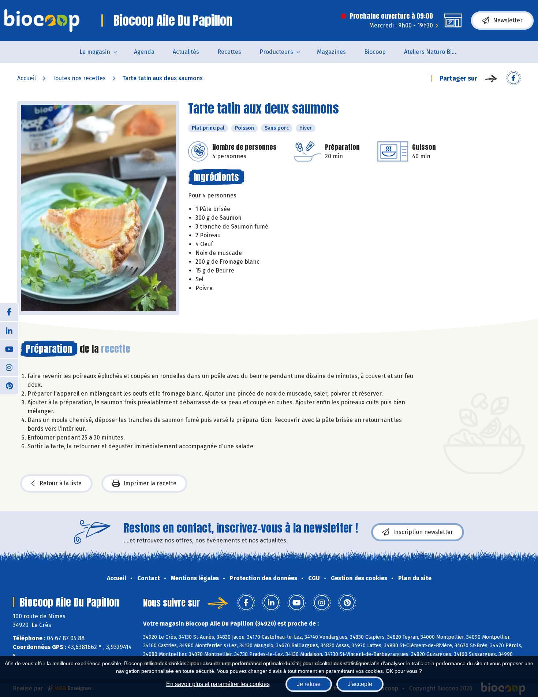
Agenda (144, 51)
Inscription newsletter (423, 532)
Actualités (186, 51)
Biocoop (375, 51)
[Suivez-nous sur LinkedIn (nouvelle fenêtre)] (9, 330)
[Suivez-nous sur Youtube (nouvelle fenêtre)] (9, 349)
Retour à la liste (61, 483)
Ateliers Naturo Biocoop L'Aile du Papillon (436, 51)
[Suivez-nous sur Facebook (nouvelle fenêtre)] (9, 312)
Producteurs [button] (276, 51)
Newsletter (508, 20)
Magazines (331, 51)
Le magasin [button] (94, 51)
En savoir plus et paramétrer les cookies (218, 684)
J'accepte (360, 684)
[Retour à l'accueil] (41, 20)
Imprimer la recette (149, 483)
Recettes (229, 51)
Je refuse (309, 684)
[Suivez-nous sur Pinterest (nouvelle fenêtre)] (9, 385)
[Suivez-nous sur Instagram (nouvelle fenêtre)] (9, 367)
